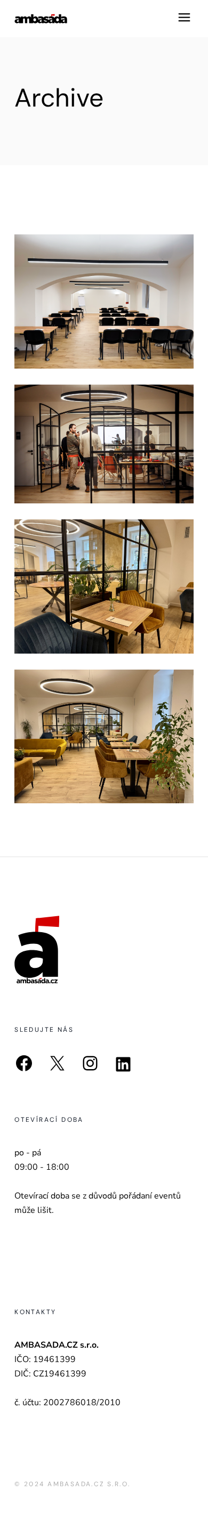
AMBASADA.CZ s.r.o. (88, 1484)
